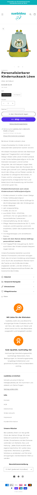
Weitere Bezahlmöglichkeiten (18, 124)
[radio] (6, 95)
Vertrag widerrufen (11, 389)
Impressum (8, 417)
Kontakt (6, 400)
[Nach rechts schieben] (23, 67)
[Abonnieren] (31, 469)
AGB (5, 404)
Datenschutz (8, 409)
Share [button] (6, 296)
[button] (2, 14)
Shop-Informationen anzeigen (14, 136)
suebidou (20, 491)
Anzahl (3, 99)
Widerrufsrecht (9, 413)
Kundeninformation (11, 421)
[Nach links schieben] (14, 67)
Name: (3, 109)
